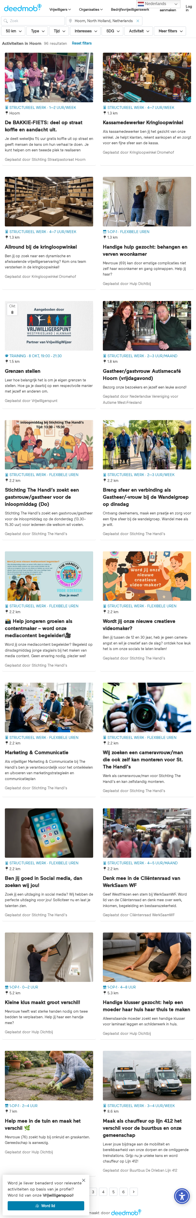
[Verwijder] (138, 21)
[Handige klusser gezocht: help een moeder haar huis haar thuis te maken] (147, 957)
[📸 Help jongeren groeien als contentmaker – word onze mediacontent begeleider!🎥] (49, 576)
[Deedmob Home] (22, 8)
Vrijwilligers (58, 9)
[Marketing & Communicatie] (49, 707)
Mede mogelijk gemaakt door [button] (98, 1212)
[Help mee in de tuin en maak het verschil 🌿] (49, 1075)
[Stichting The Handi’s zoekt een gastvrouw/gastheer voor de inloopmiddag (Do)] (49, 445)
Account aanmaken (168, 8)
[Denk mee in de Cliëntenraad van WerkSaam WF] (147, 833)
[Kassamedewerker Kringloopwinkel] (147, 77)
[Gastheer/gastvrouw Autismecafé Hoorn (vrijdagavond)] (147, 326)
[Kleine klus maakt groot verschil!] (49, 957)
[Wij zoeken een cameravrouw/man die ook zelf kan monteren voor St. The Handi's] (147, 707)
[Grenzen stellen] (49, 326)
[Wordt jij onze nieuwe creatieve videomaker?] (147, 576)
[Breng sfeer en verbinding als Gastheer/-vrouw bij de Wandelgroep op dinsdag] (147, 445)
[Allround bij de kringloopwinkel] (49, 201)
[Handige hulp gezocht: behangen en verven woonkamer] (147, 201)
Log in (189, 8)
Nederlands (155, 4)
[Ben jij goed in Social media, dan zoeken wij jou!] (49, 833)
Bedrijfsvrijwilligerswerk (130, 9)
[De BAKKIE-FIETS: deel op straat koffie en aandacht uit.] (49, 77)
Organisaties (89, 9)
